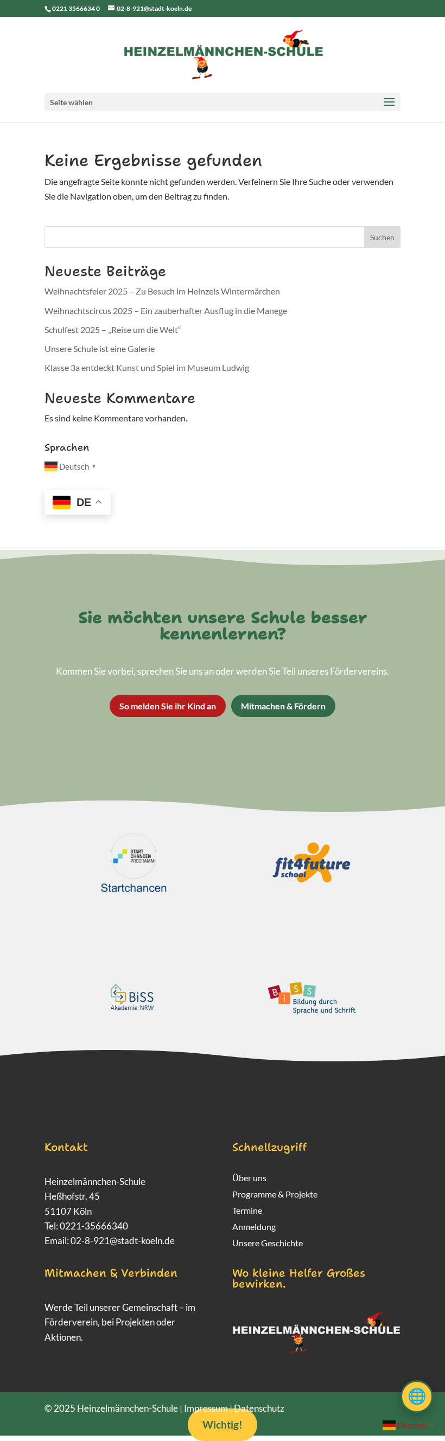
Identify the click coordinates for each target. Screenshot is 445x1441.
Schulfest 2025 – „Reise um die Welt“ (112, 329)
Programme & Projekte (274, 1194)
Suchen (382, 237)
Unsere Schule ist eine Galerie (99, 348)
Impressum (206, 1408)
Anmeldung (254, 1227)
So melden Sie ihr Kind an (167, 706)
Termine (247, 1211)
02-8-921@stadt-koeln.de (123, 1240)
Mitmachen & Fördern (283, 706)
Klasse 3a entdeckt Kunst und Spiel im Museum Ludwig (146, 367)
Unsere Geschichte (267, 1243)
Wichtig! (222, 1424)
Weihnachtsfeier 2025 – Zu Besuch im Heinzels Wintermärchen (162, 291)
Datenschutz (259, 1408)
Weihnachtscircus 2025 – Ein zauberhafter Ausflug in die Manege (165, 310)
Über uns (249, 1178)
